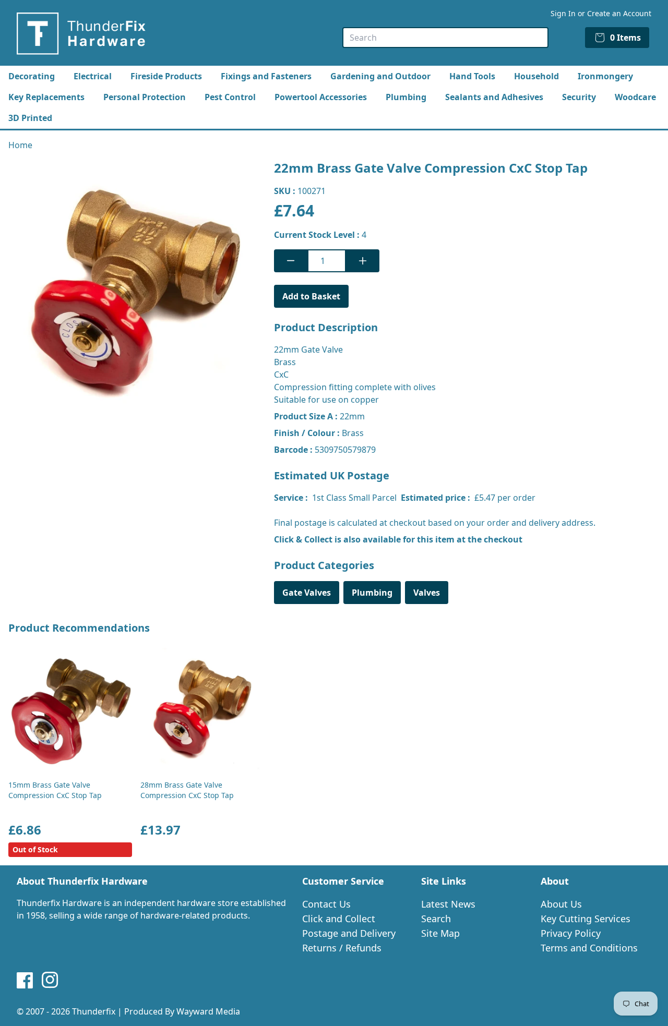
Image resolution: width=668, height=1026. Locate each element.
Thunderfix (93, 1011)
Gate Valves (306, 592)
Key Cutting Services (585, 918)
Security (579, 97)
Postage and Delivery (349, 933)
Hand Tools (472, 76)
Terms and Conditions (589, 947)
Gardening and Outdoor (380, 76)
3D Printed (30, 118)
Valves (426, 592)
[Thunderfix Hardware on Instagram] (50, 980)
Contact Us (326, 904)
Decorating (31, 76)
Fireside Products (166, 76)
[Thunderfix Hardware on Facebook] (25, 980)
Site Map (440, 933)
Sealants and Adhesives (494, 97)
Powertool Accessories (321, 97)
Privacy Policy (571, 933)
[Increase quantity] (362, 260)
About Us (561, 904)
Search (436, 918)
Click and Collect (338, 918)
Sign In (563, 13)
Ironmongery (605, 76)
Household (536, 76)
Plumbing (406, 97)
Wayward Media (208, 1011)
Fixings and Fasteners (266, 76)
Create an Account (619, 13)
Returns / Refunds (341, 947)
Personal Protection (144, 97)
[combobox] (445, 37)
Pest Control (230, 97)
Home (20, 145)
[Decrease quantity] (290, 260)
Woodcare (635, 97)
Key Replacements (46, 97)
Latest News (448, 904)
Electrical (93, 76)
